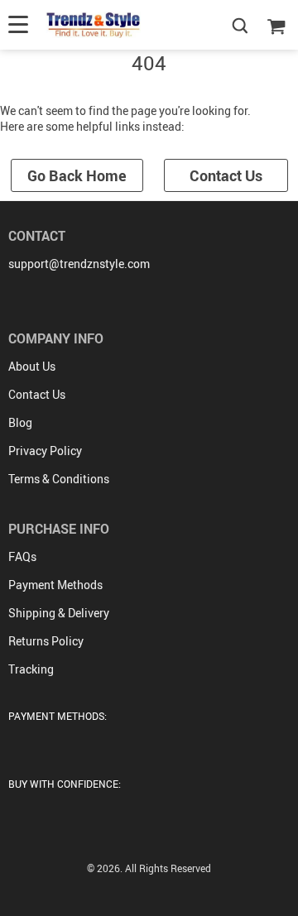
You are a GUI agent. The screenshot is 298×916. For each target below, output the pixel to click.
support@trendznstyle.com (79, 263)
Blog (20, 422)
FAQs (22, 556)
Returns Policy (46, 641)
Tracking (31, 669)
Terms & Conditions (58, 479)
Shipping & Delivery (58, 613)
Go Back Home (77, 175)
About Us (31, 366)
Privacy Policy (45, 450)
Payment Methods (55, 584)
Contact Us (226, 175)
